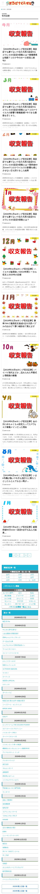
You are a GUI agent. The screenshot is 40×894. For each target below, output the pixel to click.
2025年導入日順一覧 (20, 886)
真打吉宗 (6, 764)
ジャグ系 (32, 604)
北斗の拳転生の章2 (9, 828)
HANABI (5, 819)
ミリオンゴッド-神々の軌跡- (12, 744)
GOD (32, 598)
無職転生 (6, 847)
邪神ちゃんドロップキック (11, 637)
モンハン (7, 601)
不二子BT (6, 855)
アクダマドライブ (9, 760)
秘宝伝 (5, 843)
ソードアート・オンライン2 (12, 704)
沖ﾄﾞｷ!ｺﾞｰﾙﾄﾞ (20, 604)
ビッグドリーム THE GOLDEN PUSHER (16, 725)
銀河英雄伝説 (7, 871)
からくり (20, 598)
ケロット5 (6, 684)
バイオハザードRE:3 (9, 732)
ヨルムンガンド (8, 768)
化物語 (5, 863)
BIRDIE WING (7, 708)
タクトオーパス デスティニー (12, 729)
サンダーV (6, 792)
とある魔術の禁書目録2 (10, 633)
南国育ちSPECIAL (9, 681)
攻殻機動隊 (6, 804)
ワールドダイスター (9, 649)
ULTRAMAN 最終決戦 (10, 669)
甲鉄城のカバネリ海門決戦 (11, 788)
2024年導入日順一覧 (20, 891)
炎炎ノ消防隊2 (7, 800)
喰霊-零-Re (6, 621)
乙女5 (32, 596)
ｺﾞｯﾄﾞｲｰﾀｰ (20, 596)
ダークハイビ (7, 692)
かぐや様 (7, 598)
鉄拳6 (4, 831)
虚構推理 (6, 772)
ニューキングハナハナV (10, 835)
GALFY (5, 716)
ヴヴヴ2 (20, 601)
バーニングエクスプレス (11, 879)
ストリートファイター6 (10, 653)
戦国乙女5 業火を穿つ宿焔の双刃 (14, 701)
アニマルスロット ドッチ (11, 752)
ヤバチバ (6, 673)
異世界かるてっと (9, 776)
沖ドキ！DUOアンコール (11, 851)
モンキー (7, 604)
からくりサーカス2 (9, 661)
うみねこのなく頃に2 (10, 815)
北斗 (20, 593)
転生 (32, 593)
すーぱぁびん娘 (8, 641)
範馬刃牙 (6, 808)
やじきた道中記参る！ (10, 629)
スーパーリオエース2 (10, 736)
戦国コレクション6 (9, 665)
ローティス (6, 677)
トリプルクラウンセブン (11, 780)
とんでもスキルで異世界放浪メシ (14, 645)
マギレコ (32, 601)
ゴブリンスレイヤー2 (10, 812)
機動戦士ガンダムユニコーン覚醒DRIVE (16, 748)
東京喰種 (7, 596)
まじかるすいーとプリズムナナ (13, 867)
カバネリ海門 (8, 593)
